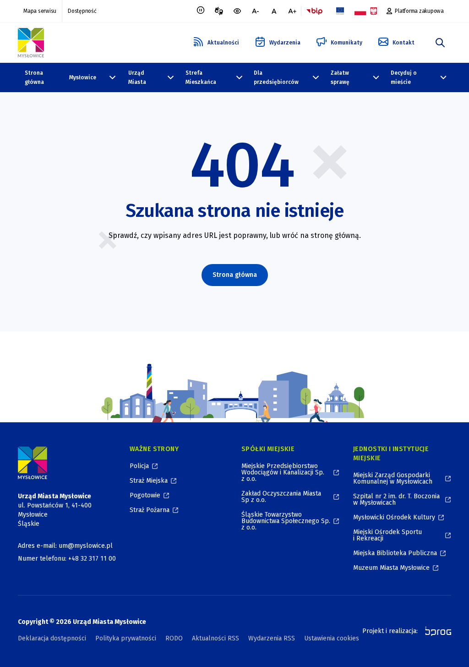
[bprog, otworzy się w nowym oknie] (435, 631)
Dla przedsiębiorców (276, 77)
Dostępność (82, 11)
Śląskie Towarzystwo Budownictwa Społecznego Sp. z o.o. (285, 521)
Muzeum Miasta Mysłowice (391, 568)
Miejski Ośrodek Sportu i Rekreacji (387, 535)
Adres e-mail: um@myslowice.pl (65, 546)
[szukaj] (440, 43)
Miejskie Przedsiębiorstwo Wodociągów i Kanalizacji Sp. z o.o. (282, 472)
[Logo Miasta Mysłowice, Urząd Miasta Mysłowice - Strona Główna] (32, 463)
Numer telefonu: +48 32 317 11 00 (67, 558)
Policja (139, 466)
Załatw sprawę (340, 77)
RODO (174, 638)
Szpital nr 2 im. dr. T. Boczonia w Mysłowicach (396, 499)
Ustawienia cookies (331, 638)
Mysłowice (82, 77)
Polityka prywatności (125, 638)
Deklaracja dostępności (52, 638)
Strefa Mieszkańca (200, 77)
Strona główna (34, 77)
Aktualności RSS (215, 638)
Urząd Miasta (137, 77)
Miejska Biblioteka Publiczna (395, 553)
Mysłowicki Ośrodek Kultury (394, 517)
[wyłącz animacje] (200, 11)
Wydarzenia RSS (271, 638)
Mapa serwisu (39, 11)
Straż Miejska (149, 481)
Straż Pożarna (149, 510)
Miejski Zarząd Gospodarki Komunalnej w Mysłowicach (392, 478)
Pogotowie (145, 495)
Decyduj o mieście (404, 77)
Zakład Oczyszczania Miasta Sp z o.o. (281, 497)
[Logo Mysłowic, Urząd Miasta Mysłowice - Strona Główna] (31, 42)
